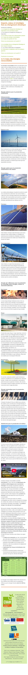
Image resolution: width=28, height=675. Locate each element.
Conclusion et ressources (7, 56)
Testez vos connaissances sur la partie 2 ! (11, 53)
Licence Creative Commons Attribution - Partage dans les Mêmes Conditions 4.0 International (14, 645)
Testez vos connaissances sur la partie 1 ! (11, 41)
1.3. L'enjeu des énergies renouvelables (10, 37)
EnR (11, 78)
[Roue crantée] (25, 2)
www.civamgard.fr (18, 612)
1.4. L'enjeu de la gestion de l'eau (9, 38)
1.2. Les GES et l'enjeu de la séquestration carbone (13, 35)
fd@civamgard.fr (9, 612)
